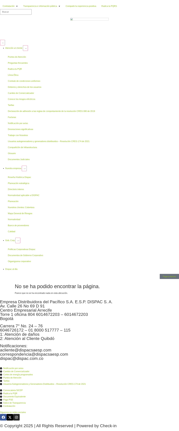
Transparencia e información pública (40, 6)
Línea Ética (13, 75)
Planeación (13, 201)
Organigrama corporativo (19, 261)
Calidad (11, 231)
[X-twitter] (10, 417)
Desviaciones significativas (20, 129)
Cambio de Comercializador (21, 93)
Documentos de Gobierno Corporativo (25, 255)
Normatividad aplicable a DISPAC (23, 195)
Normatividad (14, 219)
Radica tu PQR (15, 69)
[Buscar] (16, 12)
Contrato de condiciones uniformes (24, 81)
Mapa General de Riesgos (20, 213)
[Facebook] (3, 417)
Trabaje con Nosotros (18, 135)
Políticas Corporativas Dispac (21, 249)
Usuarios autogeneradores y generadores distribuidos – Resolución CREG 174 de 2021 (49, 141)
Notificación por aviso (18, 123)
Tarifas (11, 105)
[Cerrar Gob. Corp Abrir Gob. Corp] (17, 240)
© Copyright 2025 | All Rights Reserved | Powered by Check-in (58, 425)
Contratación (9, 6)
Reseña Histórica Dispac (19, 177)
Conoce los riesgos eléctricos (21, 99)
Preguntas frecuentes (18, 63)
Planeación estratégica (18, 183)
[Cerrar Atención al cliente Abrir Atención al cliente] (25, 48)
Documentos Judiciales (19, 159)
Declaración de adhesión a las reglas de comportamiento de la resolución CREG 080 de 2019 (51, 111)
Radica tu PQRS (109, 6)
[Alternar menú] (2, 42)
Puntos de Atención (17, 57)
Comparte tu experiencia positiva (81, 6)
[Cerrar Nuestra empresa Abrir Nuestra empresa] (24, 168)
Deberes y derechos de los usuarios (24, 87)
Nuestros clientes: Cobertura (21, 207)
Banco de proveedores (18, 225)
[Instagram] (16, 417)
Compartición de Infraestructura (22, 147)
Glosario (12, 153)
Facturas (12, 117)
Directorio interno (16, 189)
